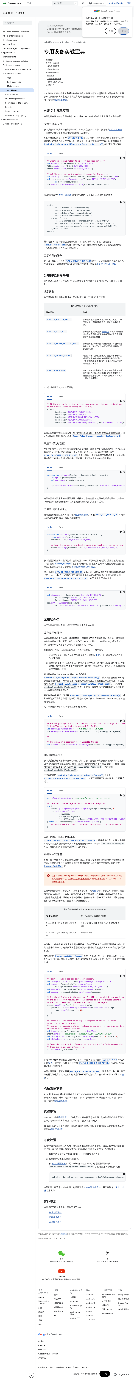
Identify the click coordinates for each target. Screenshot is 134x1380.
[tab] (49, 153)
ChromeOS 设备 (76, 1306)
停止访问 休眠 (81, 514)
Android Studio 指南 (108, 1295)
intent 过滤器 (65, 194)
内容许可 (63, 1234)
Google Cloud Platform (48, 1354)
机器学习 (58, 1299)
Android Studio (116, 3)
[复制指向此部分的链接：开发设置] (59, 1140)
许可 (52, 1367)
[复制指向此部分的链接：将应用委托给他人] (65, 755)
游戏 (56, 1294)
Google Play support (123, 1304)
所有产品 (42, 1358)
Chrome (41, 1345)
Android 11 (90, 1320)
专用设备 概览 (60, 99)
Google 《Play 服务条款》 (79, 879)
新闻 (40, 1316)
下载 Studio (106, 1309)
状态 (50, 1063)
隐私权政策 (58, 1311)
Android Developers (51, 42)
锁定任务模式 (55, 1217)
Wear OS (74, 1301)
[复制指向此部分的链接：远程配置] (59, 1112)
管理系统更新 (60, 1100)
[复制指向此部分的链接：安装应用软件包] (64, 854)
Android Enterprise (14, 13)
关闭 (110, 31)
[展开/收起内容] (54, 60)
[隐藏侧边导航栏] (31, 1375)
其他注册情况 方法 (92, 1187)
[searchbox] (17, 23)
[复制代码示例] (123, 158)
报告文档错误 (123, 1299)
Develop (65, 42)
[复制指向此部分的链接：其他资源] (59, 1201)
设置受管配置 (56, 1129)
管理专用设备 (55, 1212)
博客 (40, 1320)
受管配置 (62, 1117)
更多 (29, 3)
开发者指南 (106, 1301)
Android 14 (90, 1307)
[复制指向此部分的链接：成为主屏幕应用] (64, 124)
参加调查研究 (123, 1309)
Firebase (42, 1349)
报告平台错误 (123, 1294)
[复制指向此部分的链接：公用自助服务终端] (71, 275)
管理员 (95, 891)
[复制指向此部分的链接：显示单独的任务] (64, 255)
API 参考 (105, 1305)
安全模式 (105, 331)
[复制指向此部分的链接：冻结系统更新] (65, 1089)
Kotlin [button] (49, 153)
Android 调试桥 (59, 1163)
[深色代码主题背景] (120, 158)
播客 (40, 1324)
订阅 (105, 1373)
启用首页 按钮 (115, 129)
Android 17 (90, 1294)
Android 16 (90, 1299)
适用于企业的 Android (43, 1302)
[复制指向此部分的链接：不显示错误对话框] (67, 443)
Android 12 (90, 1315)
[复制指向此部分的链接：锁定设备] (56, 291)
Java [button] (61, 153)
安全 (40, 1308)
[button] (17, 53)
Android (41, 1297)
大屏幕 (73, 1297)
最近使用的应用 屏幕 (106, 264)
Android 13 (90, 1311)
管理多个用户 (55, 1222)
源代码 (41, 1312)
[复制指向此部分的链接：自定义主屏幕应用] (71, 111)
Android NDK (107, 1313)
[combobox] (65, 3)
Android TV (75, 1318)
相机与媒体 (58, 1307)
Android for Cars (75, 1313)
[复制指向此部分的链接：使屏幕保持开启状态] (69, 509)
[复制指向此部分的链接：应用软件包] (62, 619)
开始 (123, 31)
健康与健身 (58, 1303)
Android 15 (90, 1303)
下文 (97, 655)
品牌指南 (60, 1367)
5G (55, 1315)
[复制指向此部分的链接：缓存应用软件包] (64, 633)
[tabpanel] (84, 172)
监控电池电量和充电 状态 (83, 567)
